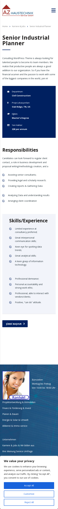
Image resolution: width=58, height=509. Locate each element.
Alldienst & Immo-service (14, 426)
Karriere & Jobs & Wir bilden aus (18, 445)
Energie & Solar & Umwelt (15, 420)
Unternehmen (9, 439)
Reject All (29, 502)
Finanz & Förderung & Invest (16, 408)
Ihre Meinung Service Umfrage (17, 451)
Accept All (29, 485)
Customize (29, 493)
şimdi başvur (13, 323)
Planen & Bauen (10, 414)
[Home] (17, 10)
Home (5, 26)
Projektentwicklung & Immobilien (18, 402)
